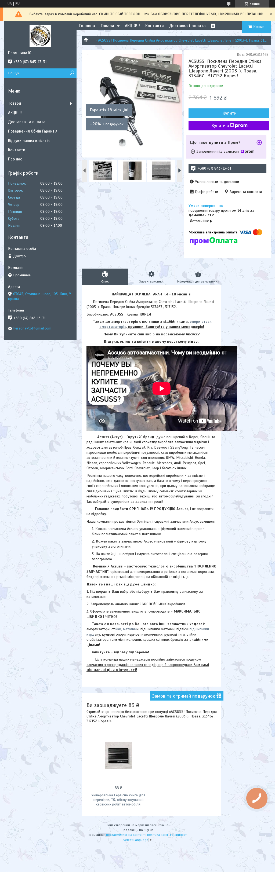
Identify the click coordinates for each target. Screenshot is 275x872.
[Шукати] (72, 73)
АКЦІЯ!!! (132, 25)
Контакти (154, 25)
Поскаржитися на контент (125, 835)
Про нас (15, 159)
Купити (230, 113)
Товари (107, 25)
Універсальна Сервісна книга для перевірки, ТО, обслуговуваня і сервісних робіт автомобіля (118, 800)
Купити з (220, 125)
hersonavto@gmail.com (32, 328)
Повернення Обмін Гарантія (32, 131)
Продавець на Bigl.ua (138, 830)
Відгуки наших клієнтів (29, 140)
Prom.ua (162, 825)
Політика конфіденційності (167, 835)
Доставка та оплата (26, 121)
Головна (87, 25)
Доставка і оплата (187, 25)
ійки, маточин (126, 629)
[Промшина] (40, 35)
